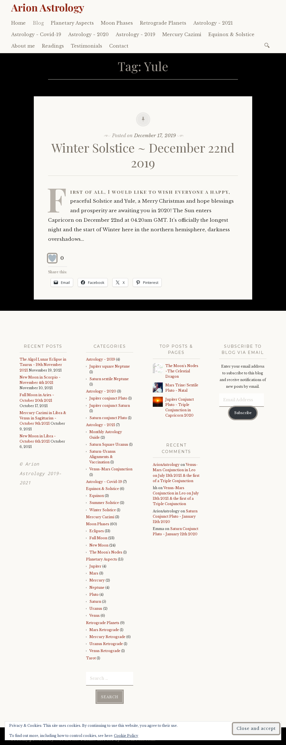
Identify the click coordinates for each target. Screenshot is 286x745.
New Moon (98, 545)
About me (23, 46)
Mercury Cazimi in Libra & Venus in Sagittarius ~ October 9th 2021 (43, 418)
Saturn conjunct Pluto (108, 418)
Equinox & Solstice (231, 34)
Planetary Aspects (72, 23)
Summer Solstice (104, 503)
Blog (38, 23)
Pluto (94, 594)
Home (18, 23)
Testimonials (86, 46)
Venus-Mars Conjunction (110, 469)
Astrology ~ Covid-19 (36, 34)
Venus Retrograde (104, 651)
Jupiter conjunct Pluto (108, 398)
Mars (93, 573)
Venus (94, 615)
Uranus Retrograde (106, 644)
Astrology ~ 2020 (88, 34)
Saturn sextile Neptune (109, 379)
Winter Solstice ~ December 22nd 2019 (143, 155)
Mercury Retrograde (107, 637)
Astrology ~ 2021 (213, 23)
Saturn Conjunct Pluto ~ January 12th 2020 (175, 516)
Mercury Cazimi (181, 34)
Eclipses (96, 531)
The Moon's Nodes (105, 552)
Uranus (95, 608)
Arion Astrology (47, 7)
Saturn (95, 601)
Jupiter (95, 566)
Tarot (91, 658)
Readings (53, 46)
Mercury (97, 580)
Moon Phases (117, 23)
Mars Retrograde (104, 630)
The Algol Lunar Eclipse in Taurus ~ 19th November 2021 (43, 364)
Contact (118, 46)
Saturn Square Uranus (108, 444)
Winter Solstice (102, 510)
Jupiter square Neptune (109, 366)
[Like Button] (52, 258)
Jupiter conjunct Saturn (109, 405)
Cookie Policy (126, 736)
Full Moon (98, 538)
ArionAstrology (166, 465)
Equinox (96, 496)
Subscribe (243, 413)
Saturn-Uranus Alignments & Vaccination (102, 456)
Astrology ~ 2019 (135, 34)
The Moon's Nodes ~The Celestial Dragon (181, 371)
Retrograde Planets (163, 23)
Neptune (96, 587)
